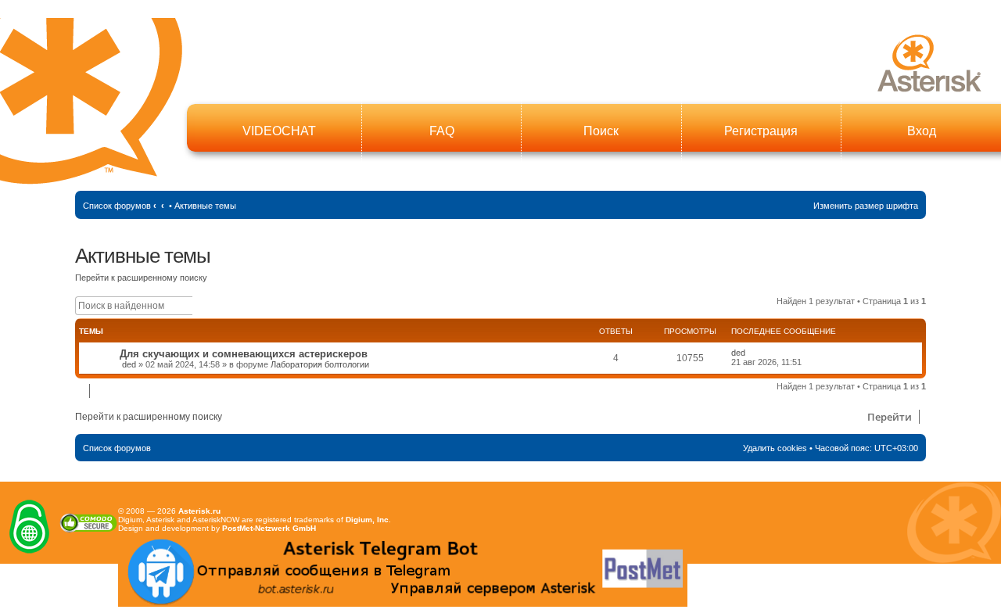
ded (129, 364)
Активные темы (205, 205)
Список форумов (117, 205)
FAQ (441, 131)
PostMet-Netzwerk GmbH (269, 528)
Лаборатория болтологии (320, 364)
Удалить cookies (775, 448)
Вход (921, 131)
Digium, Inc (367, 519)
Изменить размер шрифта (865, 205)
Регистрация (761, 131)
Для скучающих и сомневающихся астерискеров (244, 354)
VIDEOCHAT (279, 131)
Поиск (601, 131)
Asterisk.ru (199, 511)
